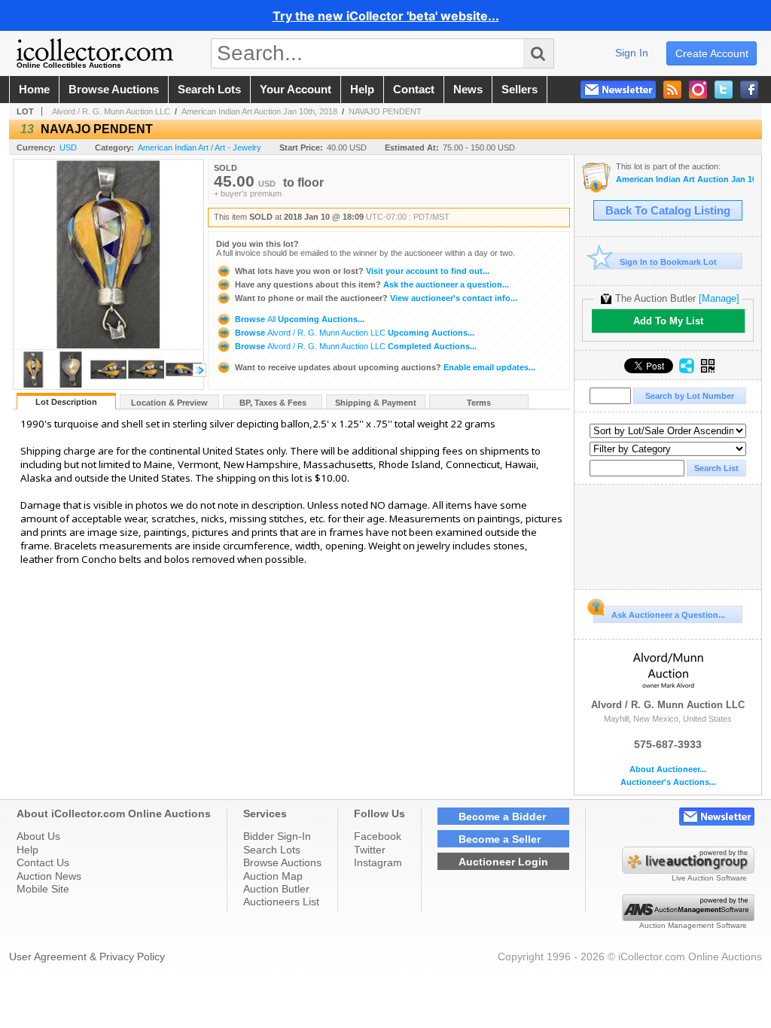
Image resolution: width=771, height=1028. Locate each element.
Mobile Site (43, 889)
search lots (209, 90)
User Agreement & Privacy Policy (87, 956)
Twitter (370, 850)
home (34, 90)
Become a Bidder (502, 817)
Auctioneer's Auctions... (668, 782)
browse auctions (114, 90)
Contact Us (43, 862)
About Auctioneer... (667, 769)
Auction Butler (276, 889)
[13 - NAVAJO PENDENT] (33, 385)
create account (711, 53)
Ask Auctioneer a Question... (668, 614)
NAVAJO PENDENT (385, 111)
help (362, 90)
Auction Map (273, 876)
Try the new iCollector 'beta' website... (386, 15)
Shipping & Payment (375, 402)
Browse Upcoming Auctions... (298, 319)
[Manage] (719, 298)
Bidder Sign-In (277, 836)
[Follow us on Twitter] (724, 90)
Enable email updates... (385, 367)
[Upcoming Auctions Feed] (672, 90)
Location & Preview (169, 402)
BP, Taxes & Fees (272, 402)
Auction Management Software (693, 925)
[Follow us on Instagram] (698, 90)
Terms (479, 402)
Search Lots (271, 850)
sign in (631, 53)
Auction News (49, 876)
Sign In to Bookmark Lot (668, 261)
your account (295, 90)
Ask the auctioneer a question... (372, 284)
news (468, 90)
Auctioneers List (281, 902)
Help (27, 850)
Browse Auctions (282, 862)
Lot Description (66, 401)
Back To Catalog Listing (667, 211)
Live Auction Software (709, 878)
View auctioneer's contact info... (376, 298)
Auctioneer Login (503, 862)
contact (413, 90)
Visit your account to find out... (362, 270)
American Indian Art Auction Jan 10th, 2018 (259, 111)
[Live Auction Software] (688, 870)
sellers (519, 90)
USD (68, 147)
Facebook (377, 836)
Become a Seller (500, 839)
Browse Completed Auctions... (355, 346)
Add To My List (668, 321)
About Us (38, 836)
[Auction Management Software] (688, 917)
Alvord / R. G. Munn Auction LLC (111, 111)
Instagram (378, 862)
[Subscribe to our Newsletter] (618, 90)
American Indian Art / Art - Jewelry (199, 147)
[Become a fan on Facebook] (749, 90)
